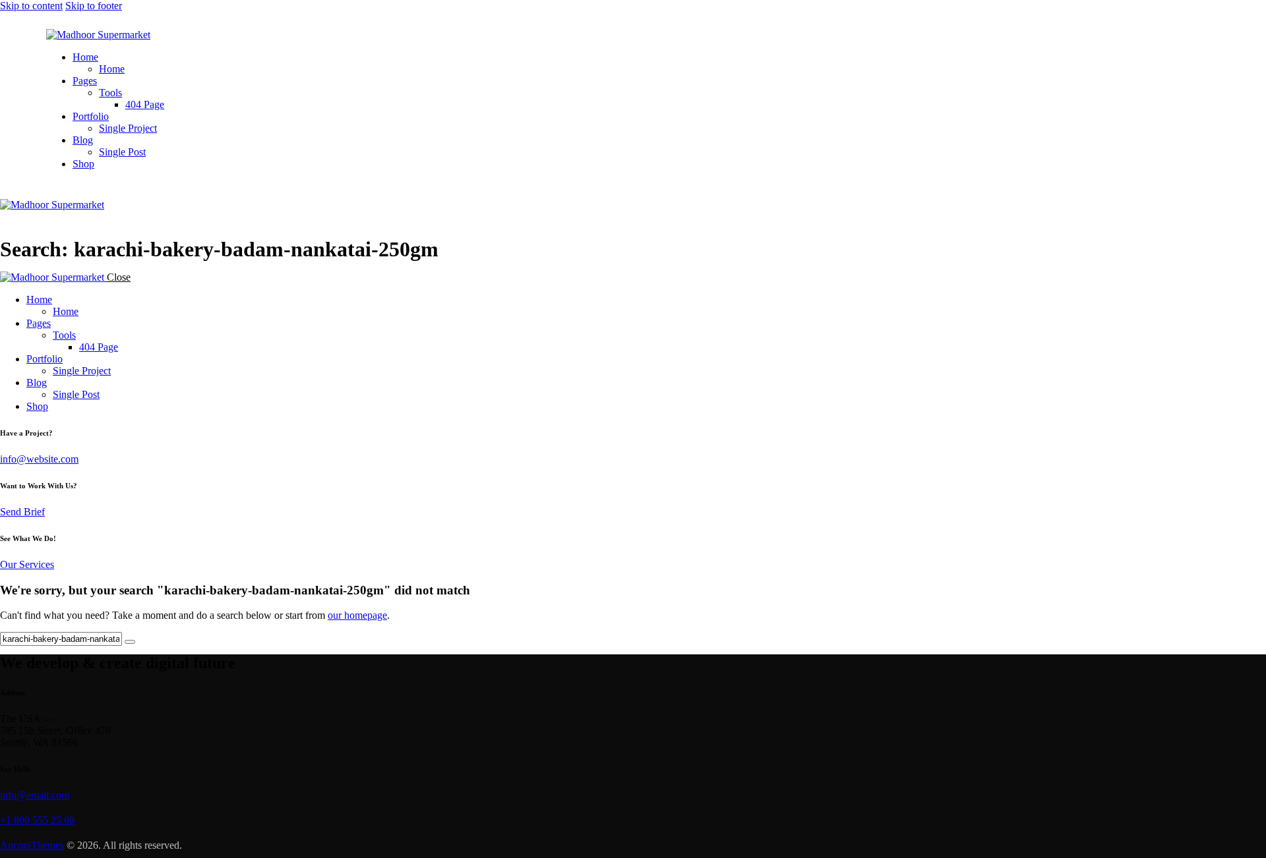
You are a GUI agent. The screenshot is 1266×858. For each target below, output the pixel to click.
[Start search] (130, 642)
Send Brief (22, 511)
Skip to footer (93, 5)
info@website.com (39, 459)
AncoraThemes (32, 845)
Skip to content (31, 5)
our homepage (357, 615)
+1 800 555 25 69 (37, 820)
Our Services (27, 564)
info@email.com (34, 795)
